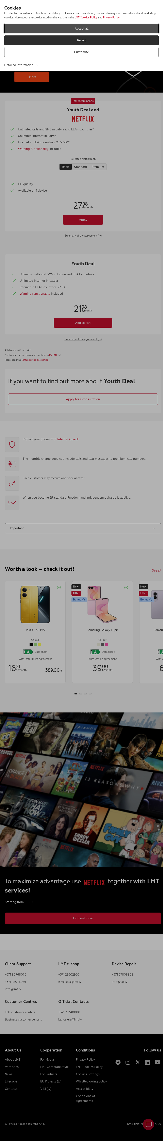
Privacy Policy (111, 17)
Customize (81, 52)
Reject (81, 40)
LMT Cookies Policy (85, 17)
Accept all (81, 28)
